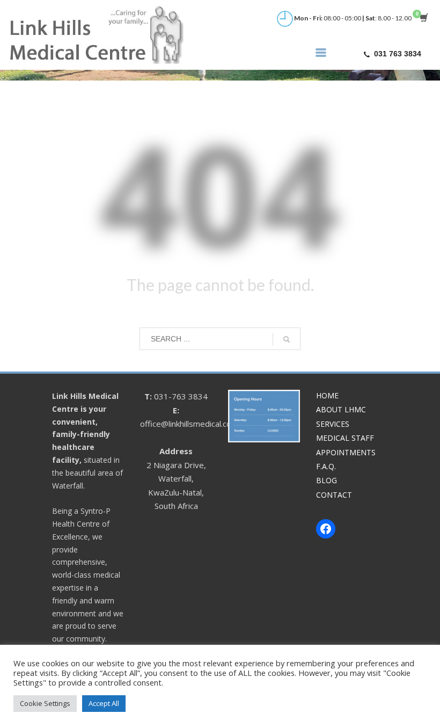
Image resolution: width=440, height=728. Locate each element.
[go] (286, 339)
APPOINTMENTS (346, 452)
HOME (327, 395)
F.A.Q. (326, 466)
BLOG (326, 480)
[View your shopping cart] (423, 18)
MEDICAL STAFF (345, 438)
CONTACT (334, 495)
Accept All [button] (104, 703)
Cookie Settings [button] (45, 703)
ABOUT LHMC (341, 409)
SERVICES (332, 424)
